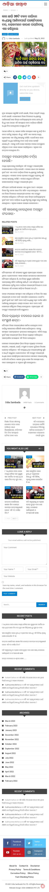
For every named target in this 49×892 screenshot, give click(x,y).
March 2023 (10, 721)
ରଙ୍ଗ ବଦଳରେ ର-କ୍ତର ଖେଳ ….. (14, 658)
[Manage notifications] (43, 886)
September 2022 (12, 749)
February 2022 (11, 781)
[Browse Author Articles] (24, 393)
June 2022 (9, 762)
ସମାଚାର (5, 34)
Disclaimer (35, 866)
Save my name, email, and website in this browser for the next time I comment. (25, 586)
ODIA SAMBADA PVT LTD (31, 888)
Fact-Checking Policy (24, 877)
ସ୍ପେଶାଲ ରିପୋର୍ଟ (13, 34)
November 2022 (12, 739)
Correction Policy (17, 873)
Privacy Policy (15, 869)
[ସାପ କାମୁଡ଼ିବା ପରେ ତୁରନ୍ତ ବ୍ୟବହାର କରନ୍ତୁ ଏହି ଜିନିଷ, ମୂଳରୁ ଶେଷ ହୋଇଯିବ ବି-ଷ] (7, 241)
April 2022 (9, 772)
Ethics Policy (33, 873)
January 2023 (11, 730)
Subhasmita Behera (13, 685)
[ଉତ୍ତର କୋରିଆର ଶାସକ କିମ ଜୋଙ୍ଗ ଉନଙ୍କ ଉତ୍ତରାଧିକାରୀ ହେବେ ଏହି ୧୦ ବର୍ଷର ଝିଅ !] (7, 252)
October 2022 (11, 744)
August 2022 (10, 753)
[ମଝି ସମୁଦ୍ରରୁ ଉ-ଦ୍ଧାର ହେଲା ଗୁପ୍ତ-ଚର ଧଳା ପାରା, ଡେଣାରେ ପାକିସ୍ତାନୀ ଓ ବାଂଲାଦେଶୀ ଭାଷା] (7, 264)
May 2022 (9, 767)
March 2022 (10, 776)
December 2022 (12, 735)
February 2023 (11, 726)
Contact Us (23, 866)
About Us (13, 866)
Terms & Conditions (31, 869)
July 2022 (9, 758)
